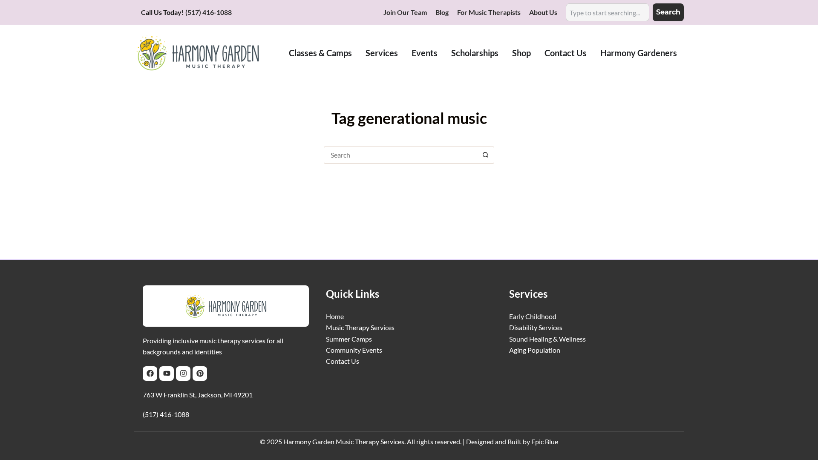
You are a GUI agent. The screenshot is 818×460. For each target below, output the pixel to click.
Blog (442, 12)
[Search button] (485, 155)
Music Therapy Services (360, 327)
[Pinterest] (200, 373)
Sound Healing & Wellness (547, 339)
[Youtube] (166, 373)
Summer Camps (349, 339)
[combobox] (607, 12)
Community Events (354, 350)
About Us (543, 12)
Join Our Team (405, 12)
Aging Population (534, 350)
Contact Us (342, 361)
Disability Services (535, 327)
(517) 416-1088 (208, 12)
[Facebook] (150, 373)
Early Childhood (532, 316)
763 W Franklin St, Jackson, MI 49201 (198, 395)
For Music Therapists (489, 12)
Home (335, 316)
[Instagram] (183, 373)
